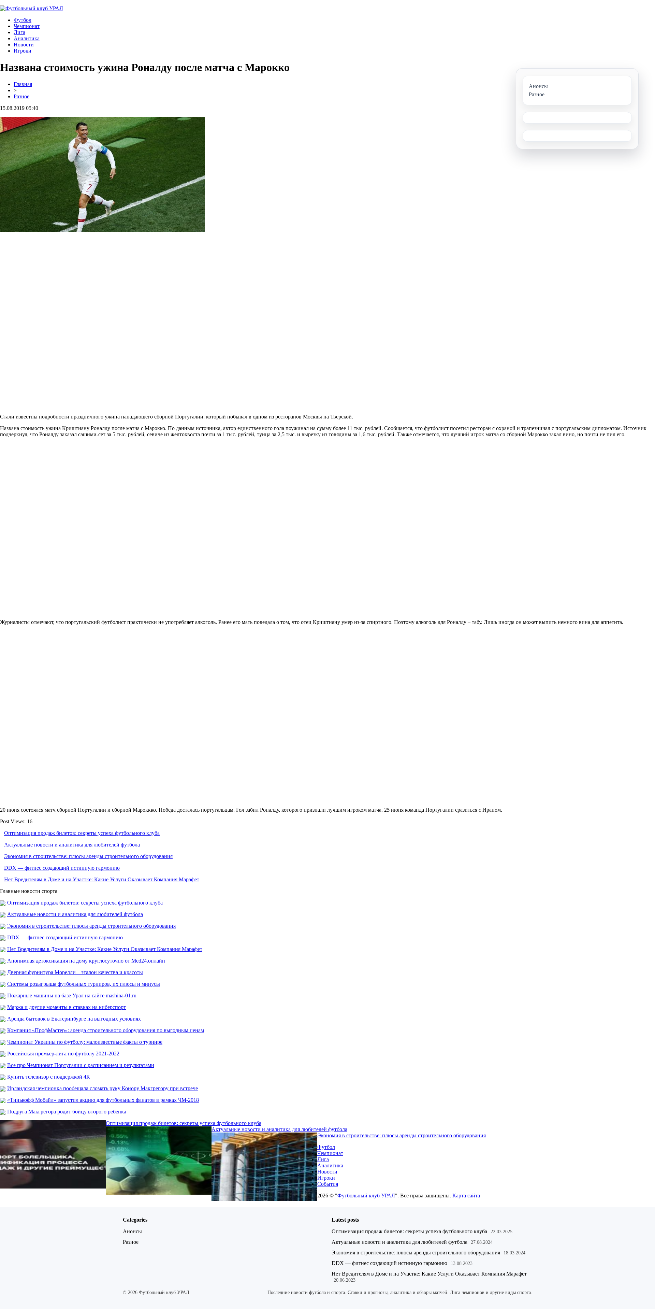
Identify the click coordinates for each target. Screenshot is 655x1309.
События (327, 1184)
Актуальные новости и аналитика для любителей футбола (72, 845)
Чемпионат (27, 26)
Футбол (22, 20)
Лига (19, 32)
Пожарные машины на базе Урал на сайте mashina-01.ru (71, 995)
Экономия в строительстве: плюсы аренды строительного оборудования (88, 856)
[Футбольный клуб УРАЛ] (31, 8)
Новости (24, 44)
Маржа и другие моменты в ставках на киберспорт (66, 1007)
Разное (21, 96)
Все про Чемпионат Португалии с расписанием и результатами (80, 1065)
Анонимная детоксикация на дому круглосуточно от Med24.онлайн (86, 961)
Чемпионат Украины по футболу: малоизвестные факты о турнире (84, 1042)
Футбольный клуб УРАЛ (366, 1195)
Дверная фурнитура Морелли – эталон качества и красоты (75, 972)
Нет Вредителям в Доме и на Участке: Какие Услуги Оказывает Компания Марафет (101, 879)
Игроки (22, 51)
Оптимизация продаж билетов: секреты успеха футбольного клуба (82, 833)
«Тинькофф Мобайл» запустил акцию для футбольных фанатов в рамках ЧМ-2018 (103, 1100)
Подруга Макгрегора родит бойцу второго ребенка (66, 1111)
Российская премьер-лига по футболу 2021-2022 (63, 1053)
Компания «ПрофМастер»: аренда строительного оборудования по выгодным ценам (105, 1030)
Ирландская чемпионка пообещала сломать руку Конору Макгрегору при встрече (102, 1088)
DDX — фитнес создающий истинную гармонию (62, 868)
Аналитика (27, 38)
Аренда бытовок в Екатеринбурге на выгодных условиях (74, 1019)
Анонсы (132, 1231)
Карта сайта (466, 1195)
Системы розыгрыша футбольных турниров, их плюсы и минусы (83, 984)
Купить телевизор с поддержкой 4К (48, 1077)
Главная (23, 84)
